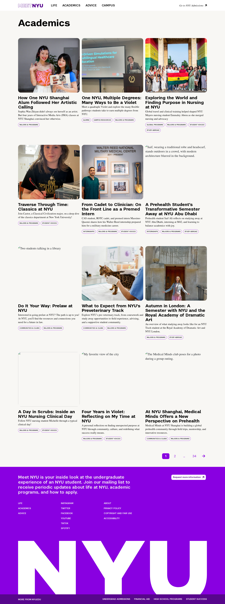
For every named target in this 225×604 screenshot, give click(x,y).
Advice (91, 5)
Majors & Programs (29, 125)
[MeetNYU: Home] (30, 5)
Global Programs (155, 125)
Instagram (67, 503)
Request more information (187, 477)
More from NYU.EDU (29, 599)
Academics (71, 5)
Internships (88, 231)
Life (54, 5)
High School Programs (168, 599)
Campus (108, 5)
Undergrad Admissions (116, 599)
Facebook (67, 513)
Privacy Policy (112, 508)
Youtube (66, 518)
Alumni (86, 120)
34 (194, 456)
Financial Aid (142, 599)
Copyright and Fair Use (118, 513)
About (107, 503)
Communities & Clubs (29, 328)
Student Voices (197, 125)
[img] (49, 65)
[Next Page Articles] (204, 455)
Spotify (65, 528)
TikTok (64, 523)
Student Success (196, 599)
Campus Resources (102, 120)
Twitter (65, 508)
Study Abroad (153, 130)
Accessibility (112, 518)
